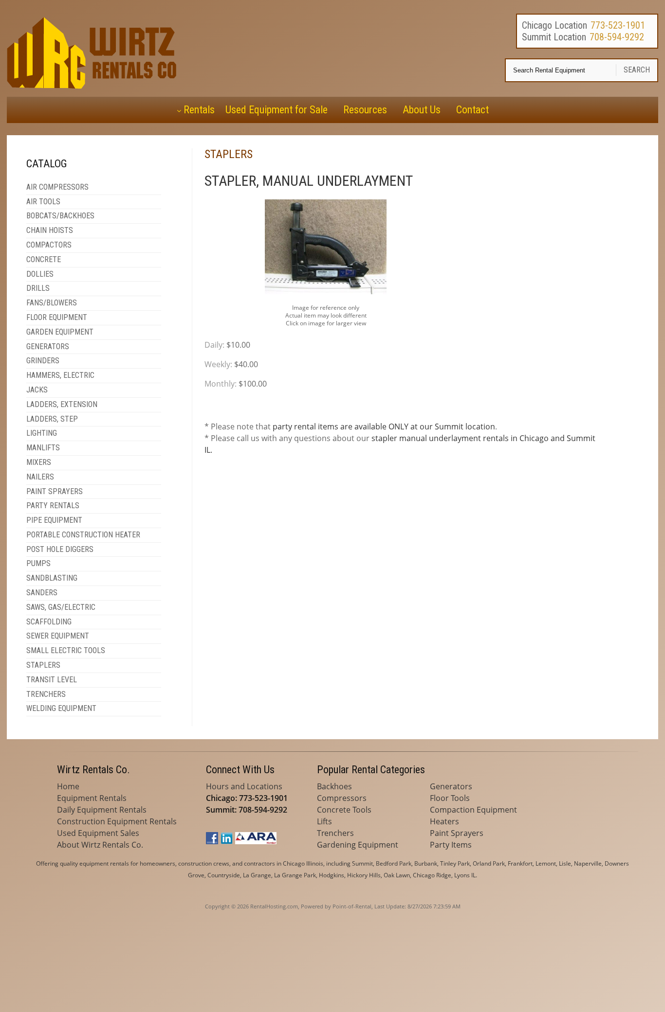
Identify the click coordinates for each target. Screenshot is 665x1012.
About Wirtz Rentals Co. (100, 844)
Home (68, 786)
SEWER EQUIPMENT (57, 635)
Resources (365, 110)
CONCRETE (43, 259)
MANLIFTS (43, 447)
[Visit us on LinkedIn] (227, 841)
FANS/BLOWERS (51, 302)
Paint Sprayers (456, 833)
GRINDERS (42, 360)
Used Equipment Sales (98, 833)
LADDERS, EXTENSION (61, 404)
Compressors (342, 798)
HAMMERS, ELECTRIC (60, 375)
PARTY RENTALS (52, 505)
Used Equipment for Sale (276, 110)
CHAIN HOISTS (49, 230)
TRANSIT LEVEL (51, 679)
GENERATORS (47, 346)
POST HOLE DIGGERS (59, 549)
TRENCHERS (46, 694)
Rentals (199, 110)
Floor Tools (450, 798)
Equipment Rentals (92, 798)
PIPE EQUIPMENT (54, 520)
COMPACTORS (49, 244)
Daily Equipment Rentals (102, 809)
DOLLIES (40, 274)
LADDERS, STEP (52, 419)
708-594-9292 (617, 37)
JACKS (37, 389)
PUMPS (38, 563)
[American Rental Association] (256, 841)
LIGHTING (41, 433)
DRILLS (38, 288)
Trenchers (335, 833)
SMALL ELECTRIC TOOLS (65, 650)
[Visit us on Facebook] (212, 841)
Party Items (451, 844)
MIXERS (38, 462)
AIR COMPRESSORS (57, 187)
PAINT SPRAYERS (54, 491)
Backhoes (334, 786)
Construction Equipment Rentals (117, 821)
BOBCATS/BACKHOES (60, 215)
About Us (422, 110)
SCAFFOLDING (49, 621)
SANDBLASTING (51, 578)
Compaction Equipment (473, 809)
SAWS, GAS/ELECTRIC (60, 607)
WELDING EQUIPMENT (61, 708)
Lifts (324, 821)
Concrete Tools (344, 809)
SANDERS (41, 592)
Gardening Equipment (357, 844)
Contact (472, 110)
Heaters (444, 821)
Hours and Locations (244, 786)
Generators (451, 786)
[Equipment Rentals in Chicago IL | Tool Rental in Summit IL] (93, 86)
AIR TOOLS (43, 201)
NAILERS (40, 476)
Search (637, 69)
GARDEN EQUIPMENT (59, 332)
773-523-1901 (618, 25)
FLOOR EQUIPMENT (56, 317)
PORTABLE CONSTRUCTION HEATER (83, 534)
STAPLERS (43, 665)
